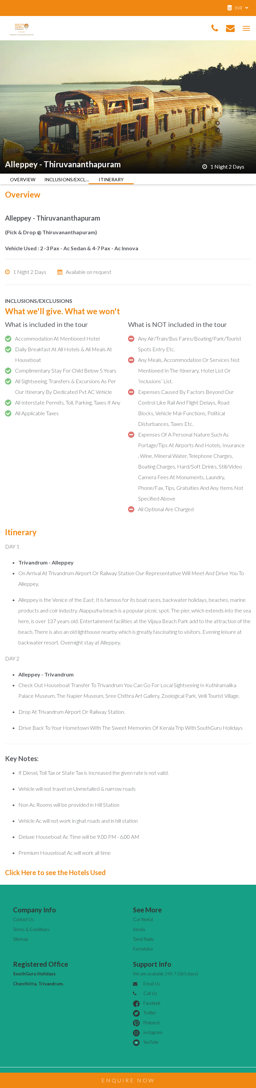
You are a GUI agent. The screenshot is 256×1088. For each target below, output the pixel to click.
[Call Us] (214, 28)
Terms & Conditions (31, 929)
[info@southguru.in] (230, 28)
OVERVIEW (22, 179)
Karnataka (143, 948)
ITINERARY (111, 179)
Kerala (139, 929)
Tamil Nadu (143, 939)
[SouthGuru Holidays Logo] (21, 27)
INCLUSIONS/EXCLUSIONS (66, 179)
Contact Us (23, 919)
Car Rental (143, 919)
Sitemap (20, 939)
